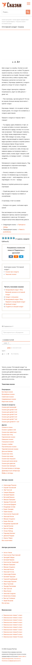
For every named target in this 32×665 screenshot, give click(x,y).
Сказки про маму (7, 456)
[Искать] (28, 12)
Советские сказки (8, 397)
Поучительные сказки (9, 446)
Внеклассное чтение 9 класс (13, 634)
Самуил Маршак (9, 492)
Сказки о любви (7, 444)
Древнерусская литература (11, 471)
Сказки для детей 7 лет (9, 419)
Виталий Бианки (9, 497)
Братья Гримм (8, 528)
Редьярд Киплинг (9, 533)
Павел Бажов (8, 511)
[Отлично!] (13, 238)
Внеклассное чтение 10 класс (13, 637)
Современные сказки (9, 399)
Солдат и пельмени (11, 297)
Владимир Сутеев (9, 507)
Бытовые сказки (7, 392)
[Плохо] (5, 238)
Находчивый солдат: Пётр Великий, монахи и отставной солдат (15, 292)
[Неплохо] (8, 238)
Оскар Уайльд (8, 531)
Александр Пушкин (10, 485)
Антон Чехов (8, 552)
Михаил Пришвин (9, 499)
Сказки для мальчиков (9, 461)
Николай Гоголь (9, 572)
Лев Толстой (8, 490)
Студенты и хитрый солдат (14, 306)
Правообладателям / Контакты (11, 658)
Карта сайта (22, 656)
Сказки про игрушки (8, 459)
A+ (18, 61)
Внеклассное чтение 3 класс (13, 620)
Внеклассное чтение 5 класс (13, 625)
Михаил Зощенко (9, 519)
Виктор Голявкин (9, 598)
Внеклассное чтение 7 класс (13, 630)
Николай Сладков (9, 593)
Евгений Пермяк (9, 495)
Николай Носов (9, 516)
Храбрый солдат (10, 304)
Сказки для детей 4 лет (9, 412)
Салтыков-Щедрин (10, 504)
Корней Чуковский (10, 487)
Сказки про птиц (7, 434)
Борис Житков (8, 521)
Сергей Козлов (8, 526)
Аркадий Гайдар (9, 557)
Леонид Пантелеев (10, 586)
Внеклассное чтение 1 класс (13, 615)
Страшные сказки (8, 442)
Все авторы (5, 603)
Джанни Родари (9, 536)
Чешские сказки (10, 274)
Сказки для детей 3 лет (9, 410)
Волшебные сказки (8, 394)
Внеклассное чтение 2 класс (13, 617)
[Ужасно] (3, 238)
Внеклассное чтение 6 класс (13, 627)
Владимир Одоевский (11, 524)
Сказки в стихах (7, 427)
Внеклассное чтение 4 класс (13, 622)
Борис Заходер (8, 509)
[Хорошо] (11, 238)
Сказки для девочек (8, 463)
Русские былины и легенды (11, 468)
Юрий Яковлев (8, 601)
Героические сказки (8, 437)
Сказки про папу (7, 454)
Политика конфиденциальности (11, 661)
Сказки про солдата (12, 272)
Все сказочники (7, 540)
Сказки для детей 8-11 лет (10, 422)
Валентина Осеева (10, 596)
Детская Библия (7, 451)
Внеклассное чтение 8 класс (13, 632)
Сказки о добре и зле (9, 430)
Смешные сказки (7, 439)
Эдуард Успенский (10, 502)
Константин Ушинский (11, 514)
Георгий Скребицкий (10, 579)
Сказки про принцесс (9, 466)
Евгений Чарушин (9, 576)
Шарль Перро (8, 538)
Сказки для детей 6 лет (9, 417)
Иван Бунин (7, 591)
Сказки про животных (9, 432)
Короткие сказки (7, 401)
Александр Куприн (10, 574)
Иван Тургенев (8, 584)
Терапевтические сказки (10, 449)
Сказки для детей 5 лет (9, 414)
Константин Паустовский (12, 555)
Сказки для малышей (9, 407)
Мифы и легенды (7, 473)
